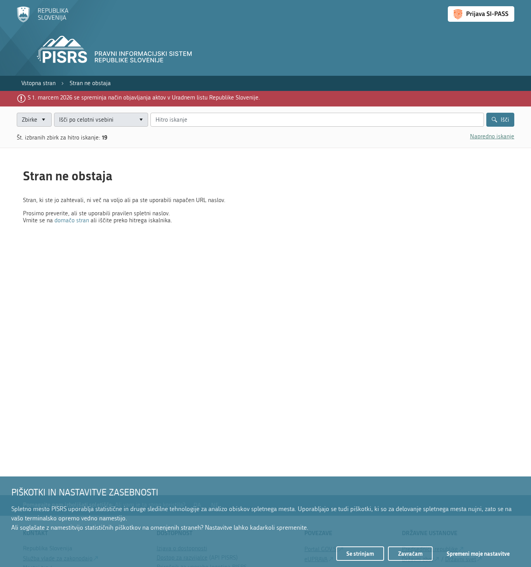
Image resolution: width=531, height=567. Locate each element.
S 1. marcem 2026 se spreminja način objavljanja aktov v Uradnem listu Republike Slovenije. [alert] (144, 97)
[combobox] (101, 120)
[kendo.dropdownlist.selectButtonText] (141, 120)
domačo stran (71, 220)
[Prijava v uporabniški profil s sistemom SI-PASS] (481, 14)
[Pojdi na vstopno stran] (42, 20)
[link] (38, 83)
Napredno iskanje (492, 136)
